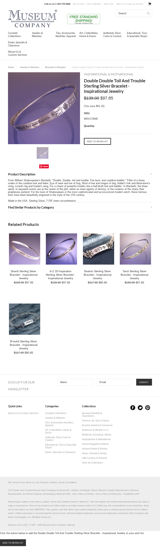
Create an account (134, 4)
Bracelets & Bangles (55, 67)
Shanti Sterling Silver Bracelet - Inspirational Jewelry (23, 275)
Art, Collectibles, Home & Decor (88, 34)
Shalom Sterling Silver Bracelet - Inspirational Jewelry (97, 275)
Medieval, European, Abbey (96, 434)
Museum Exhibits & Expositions (92, 414)
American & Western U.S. (95, 430)
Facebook (132, 407)
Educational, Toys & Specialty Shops (137, 34)
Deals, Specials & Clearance (17, 44)
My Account (78, 4)
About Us (84, 502)
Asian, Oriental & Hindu (94, 453)
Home (11, 67)
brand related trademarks (82, 513)
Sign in (119, 4)
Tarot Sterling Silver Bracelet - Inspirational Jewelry (134, 275)
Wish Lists (109, 4)
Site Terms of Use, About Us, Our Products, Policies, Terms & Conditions (42, 482)
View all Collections (92, 462)
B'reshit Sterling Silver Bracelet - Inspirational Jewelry (23, 345)
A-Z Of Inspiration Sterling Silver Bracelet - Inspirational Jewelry (60, 275)
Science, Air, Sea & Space (95, 420)
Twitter (140, 407)
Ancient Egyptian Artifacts (95, 444)
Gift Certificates (94, 4)
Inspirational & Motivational (96, 439)
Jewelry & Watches (37, 34)
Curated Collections (14, 34)
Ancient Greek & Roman (95, 448)
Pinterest (147, 407)
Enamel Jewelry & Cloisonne (97, 425)
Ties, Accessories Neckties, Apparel (66, 34)
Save (45, 166)
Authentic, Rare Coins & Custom (112, 34)
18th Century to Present (94, 458)
